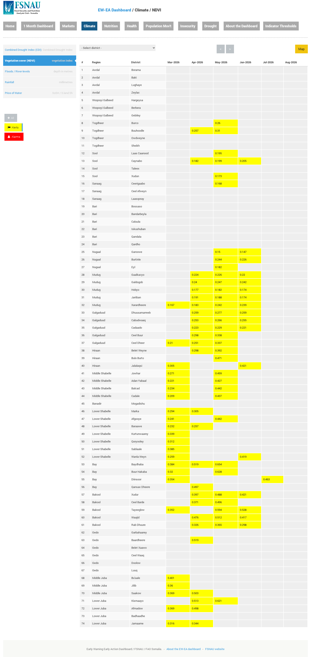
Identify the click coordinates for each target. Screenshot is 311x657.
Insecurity (187, 26)
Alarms (15, 137)
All (12, 118)
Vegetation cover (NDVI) (20, 60)
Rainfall (9, 82)
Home (10, 26)
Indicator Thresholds (280, 26)
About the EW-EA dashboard (184, 649)
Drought (210, 26)
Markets (68, 26)
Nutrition (111, 26)
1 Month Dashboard (38, 26)
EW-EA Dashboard (114, 9)
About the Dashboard (241, 26)
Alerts (14, 127)
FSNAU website (214, 649)
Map (301, 49)
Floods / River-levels (17, 71)
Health (132, 26)
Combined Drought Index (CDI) (23, 49)
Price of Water (13, 93)
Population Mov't (158, 26)
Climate (89, 26)
